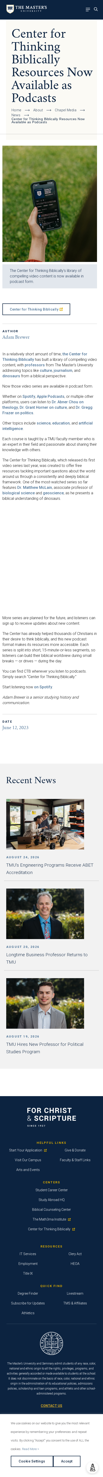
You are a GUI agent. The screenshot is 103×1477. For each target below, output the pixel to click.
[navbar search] (97, 9)
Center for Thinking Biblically (34, 309)
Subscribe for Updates (28, 1303)
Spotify (29, 396)
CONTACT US (51, 1406)
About (38, 110)
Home (16, 110)
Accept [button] (67, 1461)
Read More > (30, 1449)
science (44, 423)
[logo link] (26, 12)
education (61, 423)
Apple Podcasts (50, 396)
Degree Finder (28, 1293)
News (16, 115)
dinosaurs (11, 376)
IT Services (28, 1254)
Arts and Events (28, 1170)
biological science (18, 493)
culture (46, 370)
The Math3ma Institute (49, 1219)
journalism (63, 370)
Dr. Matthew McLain (34, 487)
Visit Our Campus (28, 1160)
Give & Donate (75, 1150)
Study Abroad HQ (52, 1200)
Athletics (28, 1313)
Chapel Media (65, 110)
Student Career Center (51, 1190)
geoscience (53, 493)
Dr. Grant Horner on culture (43, 407)
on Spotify (43, 687)
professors (35, 365)
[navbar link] (89, 9)
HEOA (75, 1264)
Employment (28, 1264)
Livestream (75, 1293)
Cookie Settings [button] (32, 1461)
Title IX (28, 1273)
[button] (92, 1467)
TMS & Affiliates (75, 1303)
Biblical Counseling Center (51, 1209)
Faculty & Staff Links (75, 1160)
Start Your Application (25, 1150)
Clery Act (75, 1254)
